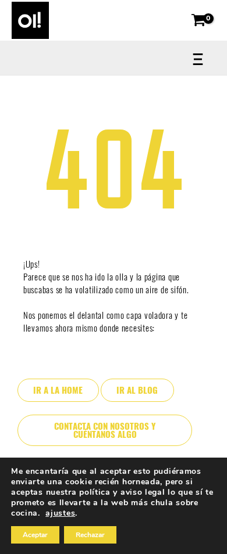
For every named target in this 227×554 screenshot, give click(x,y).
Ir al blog (137, 390)
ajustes (60, 513)
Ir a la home (58, 390)
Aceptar (35, 534)
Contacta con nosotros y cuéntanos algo (104, 430)
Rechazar (90, 534)
